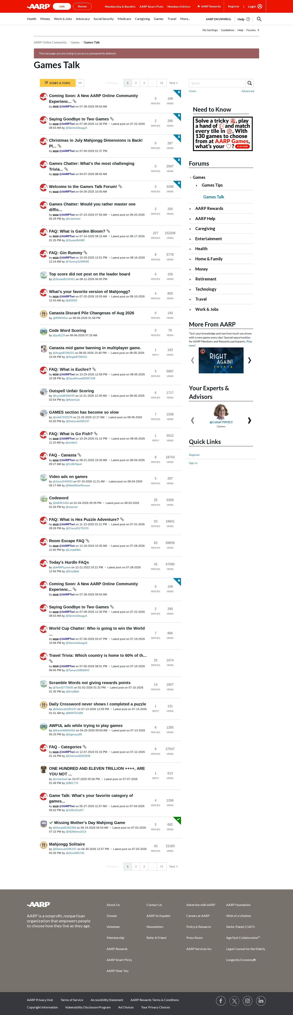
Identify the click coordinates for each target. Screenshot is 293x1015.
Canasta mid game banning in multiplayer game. (95, 348)
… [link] (152, 83)
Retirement (205, 278)
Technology (205, 289)
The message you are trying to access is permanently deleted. (77, 53)
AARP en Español (218, 19)
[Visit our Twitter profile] (234, 1001)
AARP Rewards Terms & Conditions (155, 1000)
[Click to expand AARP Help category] (192, 219)
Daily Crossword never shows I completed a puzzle (97, 704)
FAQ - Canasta (63, 455)
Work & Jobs (206, 309)
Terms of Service (71, 1000)
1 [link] (128, 83)
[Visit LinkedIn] (261, 1001)
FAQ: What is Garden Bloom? (77, 231)
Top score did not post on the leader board (89, 274)
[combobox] (221, 83)
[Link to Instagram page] (248, 1001)
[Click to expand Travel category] (192, 299)
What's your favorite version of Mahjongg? (89, 291)
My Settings (210, 30)
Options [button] (80, 83)
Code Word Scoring (67, 330)
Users (192, 91)
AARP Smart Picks (151, 6)
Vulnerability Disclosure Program (88, 1007)
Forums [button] (251, 30)
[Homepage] (39, 6)
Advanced (248, 91)
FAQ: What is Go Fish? (71, 434)
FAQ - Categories (66, 747)
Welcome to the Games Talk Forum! (83, 186)
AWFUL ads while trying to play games (86, 725)
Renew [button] (82, 6)
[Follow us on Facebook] (221, 1001)
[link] (112, 83)
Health (201, 248)
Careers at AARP (197, 916)
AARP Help (205, 218)
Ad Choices (126, 1007)
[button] (259, 19)
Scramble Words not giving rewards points (90, 683)
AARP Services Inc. (199, 949)
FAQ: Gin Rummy (66, 253)
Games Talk (213, 196)
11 (161, 83)
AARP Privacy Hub (40, 1000)
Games (75, 42)
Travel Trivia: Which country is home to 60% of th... (98, 655)
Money (201, 269)
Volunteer (113, 926)
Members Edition (178, 6)
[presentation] (192, 358)
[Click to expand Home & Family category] (192, 259)
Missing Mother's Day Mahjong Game (89, 822)
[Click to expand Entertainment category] (192, 239)
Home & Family (209, 258)
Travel (201, 299)
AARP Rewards (209, 208)
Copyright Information (42, 1007)
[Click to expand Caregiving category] (192, 229)
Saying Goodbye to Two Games (79, 119)
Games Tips (212, 185)
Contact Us (154, 905)
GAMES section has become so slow (84, 412)
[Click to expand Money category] (192, 269)
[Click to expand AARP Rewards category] (192, 208)
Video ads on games (68, 476)
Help (240, 30)
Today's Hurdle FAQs (69, 562)
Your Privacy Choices (155, 1007)
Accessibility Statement (107, 1000)
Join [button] (62, 6)
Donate (112, 916)
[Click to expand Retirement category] (192, 279)
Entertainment (208, 238)
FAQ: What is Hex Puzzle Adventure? (84, 519)
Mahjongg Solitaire (67, 844)
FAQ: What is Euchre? (70, 369)
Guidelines (227, 30)
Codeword (58, 498)
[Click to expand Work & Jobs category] (192, 309)
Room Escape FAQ (67, 541)
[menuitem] (31, 21)
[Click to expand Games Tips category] (198, 185)
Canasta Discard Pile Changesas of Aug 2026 (91, 313)
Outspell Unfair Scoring (71, 391)
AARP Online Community (50, 42)
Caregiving (205, 228)
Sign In (193, 463)
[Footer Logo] (59, 904)
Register (233, 6)
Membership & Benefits (120, 6)
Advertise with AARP (200, 905)
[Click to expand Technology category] (192, 289)
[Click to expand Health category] (192, 249)
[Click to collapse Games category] (190, 177)
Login (252, 6)
